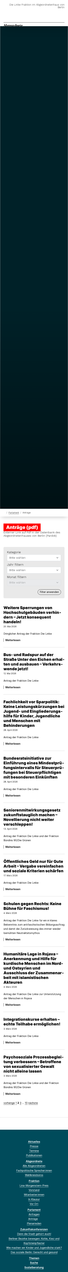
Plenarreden (34, 1223)
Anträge (33, 1218)
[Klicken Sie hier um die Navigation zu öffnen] (63, 13)
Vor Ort (34, 1203)
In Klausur (34, 1199)
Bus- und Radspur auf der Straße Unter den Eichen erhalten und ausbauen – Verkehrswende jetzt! (34, 661)
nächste (33, 1103)
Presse (34, 1146)
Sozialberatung (34, 1267)
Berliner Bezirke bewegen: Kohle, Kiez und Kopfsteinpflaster (34, 1241)
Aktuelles (34, 1141)
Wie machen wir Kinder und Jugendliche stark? (34, 1247)
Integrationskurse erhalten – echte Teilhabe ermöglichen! (31, 1021)
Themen (34, 1258)
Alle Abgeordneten (34, 1165)
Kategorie (14, 552)
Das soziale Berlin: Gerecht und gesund (34, 1252)
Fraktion (34, 1181)
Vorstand (34, 1190)
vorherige (9, 1103)
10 (26, 1103)
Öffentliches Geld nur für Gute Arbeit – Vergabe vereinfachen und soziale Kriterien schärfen (33, 866)
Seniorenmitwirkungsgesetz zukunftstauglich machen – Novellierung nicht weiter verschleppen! (32, 817)
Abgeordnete (13, 25)
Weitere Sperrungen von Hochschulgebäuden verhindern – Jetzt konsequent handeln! (32, 614)
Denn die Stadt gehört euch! (34, 1234)
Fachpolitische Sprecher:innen (34, 1170)
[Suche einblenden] (53, 13)
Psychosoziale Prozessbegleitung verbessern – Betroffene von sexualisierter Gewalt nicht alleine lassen (33, 1064)
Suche (34, 1262)
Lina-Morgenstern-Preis (34, 1185)
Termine (34, 1150)
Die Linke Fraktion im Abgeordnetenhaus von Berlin (37, 6)
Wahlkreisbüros (34, 1175)
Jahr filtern (15, 564)
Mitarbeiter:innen (34, 1194)
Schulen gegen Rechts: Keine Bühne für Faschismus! (32, 906)
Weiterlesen (12, 640)
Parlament (14, 512)
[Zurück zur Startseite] (4, 512)
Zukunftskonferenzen (34, 1229)
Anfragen (34, 1214)
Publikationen (34, 1155)
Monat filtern (16, 577)
